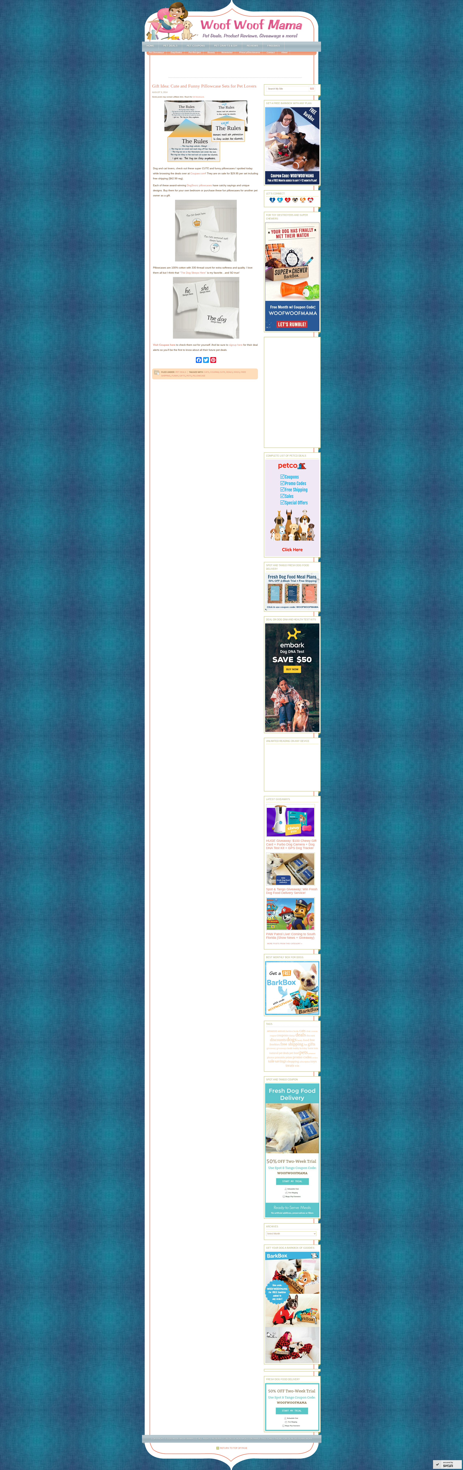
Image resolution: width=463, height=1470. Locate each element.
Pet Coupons (196, 45)
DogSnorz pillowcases (199, 185)
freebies (274, 1044)
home (310, 1048)
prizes (289, 1057)
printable (280, 1057)
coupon (273, 1035)
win (297, 1065)
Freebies (273, 45)
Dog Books (176, 52)
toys (314, 1061)
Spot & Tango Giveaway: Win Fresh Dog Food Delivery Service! (291, 891)
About (284, 52)
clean (308, 1031)
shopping (293, 1061)
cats (206, 372)
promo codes (302, 1057)
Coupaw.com (197, 173)
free (312, 1040)
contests (314, 1031)
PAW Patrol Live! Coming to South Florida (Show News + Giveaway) (290, 935)
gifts (182, 376)
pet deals (284, 1052)
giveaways (282, 1048)
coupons (282, 1035)
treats (290, 1065)
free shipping (291, 1043)
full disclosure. (199, 97)
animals (281, 1031)
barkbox (289, 1031)
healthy (296, 1048)
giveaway (271, 1048)
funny (175, 376)
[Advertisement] (235, 67)
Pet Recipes (194, 52)
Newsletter (227, 52)
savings (280, 1061)
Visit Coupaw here (164, 344)
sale (271, 1061)
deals (229, 372)
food (306, 1040)
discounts (278, 1039)
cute (222, 372)
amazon (272, 1031)
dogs (237, 372)
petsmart (311, 1053)
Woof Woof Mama (231, 21)
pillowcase (199, 376)
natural (273, 1053)
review (315, 1057)
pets (189, 376)
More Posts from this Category (284, 944)
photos (271, 1057)
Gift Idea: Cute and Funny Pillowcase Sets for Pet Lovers (204, 86)
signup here (236, 344)
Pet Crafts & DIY (225, 45)
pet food (294, 1052)
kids (316, 1048)
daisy (292, 1035)
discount (310, 1035)
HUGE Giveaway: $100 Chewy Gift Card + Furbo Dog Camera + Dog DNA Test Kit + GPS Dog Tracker (291, 844)
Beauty (211, 52)
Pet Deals (170, 45)
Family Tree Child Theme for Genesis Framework (282, 1438)
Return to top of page (233, 1448)
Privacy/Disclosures (249, 52)
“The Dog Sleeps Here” (193, 272)
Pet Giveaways (156, 52)
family (300, 1040)
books (296, 1031)
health (289, 1048)
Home (150, 45)
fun (305, 1044)
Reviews (252, 45)
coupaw (214, 372)
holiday (303, 1048)
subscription (305, 1062)
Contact (271, 52)
